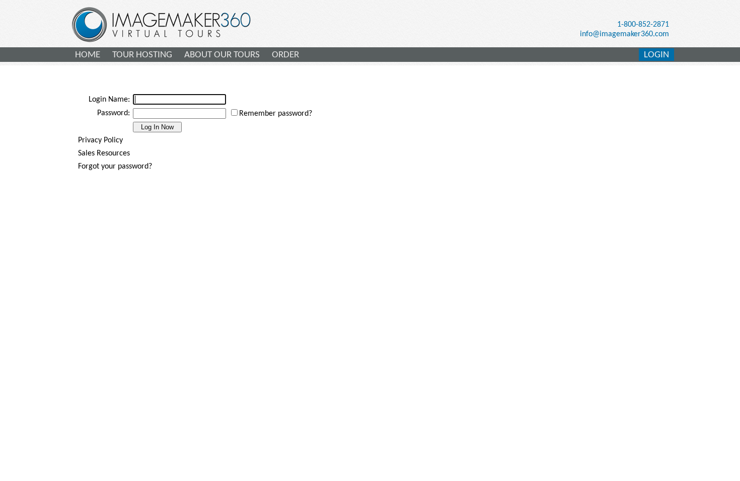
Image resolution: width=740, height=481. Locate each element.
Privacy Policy (100, 140)
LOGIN (656, 55)
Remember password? (275, 114)
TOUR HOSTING (142, 55)
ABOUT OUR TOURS (222, 55)
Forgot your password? (115, 167)
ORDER (285, 55)
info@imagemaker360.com (624, 34)
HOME (87, 55)
